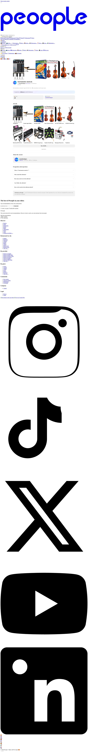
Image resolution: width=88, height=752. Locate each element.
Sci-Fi (4, 270)
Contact (3, 56)
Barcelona (5, 239)
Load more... (44, 149)
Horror (4, 271)
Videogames (27, 38)
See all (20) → (44, 145)
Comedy (5, 267)
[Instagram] (44, 384)
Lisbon (4, 244)
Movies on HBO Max (8, 255)
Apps (44, 43)
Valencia (5, 241)
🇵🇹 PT (8, 58)
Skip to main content (5, 1)
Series (7, 38)
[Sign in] (18, 44)
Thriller (5, 269)
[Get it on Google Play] (19, 297)
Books (22, 38)
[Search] (16, 44)
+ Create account (12, 44)
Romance (5, 272)
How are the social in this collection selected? (44, 187)
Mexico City (6, 246)
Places (32, 38)
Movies (3, 38)
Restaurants (12, 38)
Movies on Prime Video (8, 256)
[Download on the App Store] (7, 297)
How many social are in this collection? (44, 179)
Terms (4, 295)
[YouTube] (44, 646)
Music (18, 38)
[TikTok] (44, 472)
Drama (4, 266)
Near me (46, 50)
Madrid (4, 238)
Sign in (7, 44)
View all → (5, 248)
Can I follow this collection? (44, 183)
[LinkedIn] (44, 734)
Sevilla (4, 242)
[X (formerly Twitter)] (44, 559)
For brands (18, 53)
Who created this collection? (44, 174)
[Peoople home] (44, 34)
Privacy (5, 294)
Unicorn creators (7, 280)
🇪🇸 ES (2, 58)
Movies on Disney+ (7, 257)
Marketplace (51, 43)
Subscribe (16, 206)
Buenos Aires (6, 247)
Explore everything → (8, 233)
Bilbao (4, 243)
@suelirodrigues (22, 83)
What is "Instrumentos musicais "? (44, 170)
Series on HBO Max (7, 260)
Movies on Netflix (7, 253)
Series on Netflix (7, 258)
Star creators (6, 279)
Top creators (4, 53)
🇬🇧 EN (5, 58)
